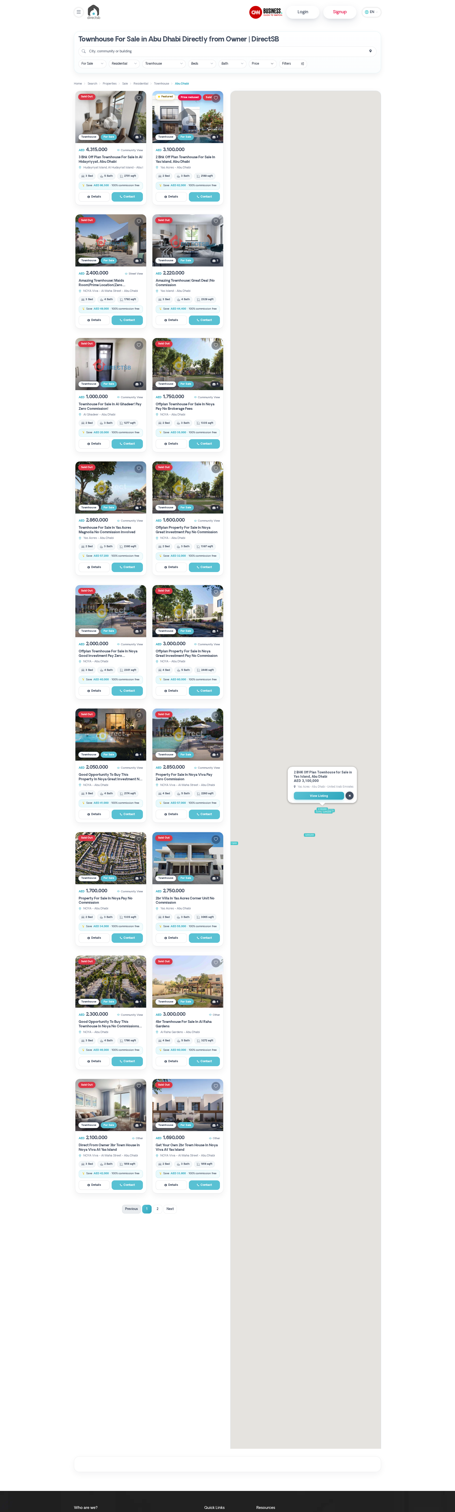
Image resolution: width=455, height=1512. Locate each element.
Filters (286, 63)
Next (170, 1209)
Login (303, 12)
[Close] (350, 796)
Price (255, 63)
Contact (129, 196)
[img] (110, 117)
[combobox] (227, 51)
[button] (232, 843)
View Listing (319, 796)
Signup (340, 12)
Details (96, 196)
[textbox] (110, 51)
